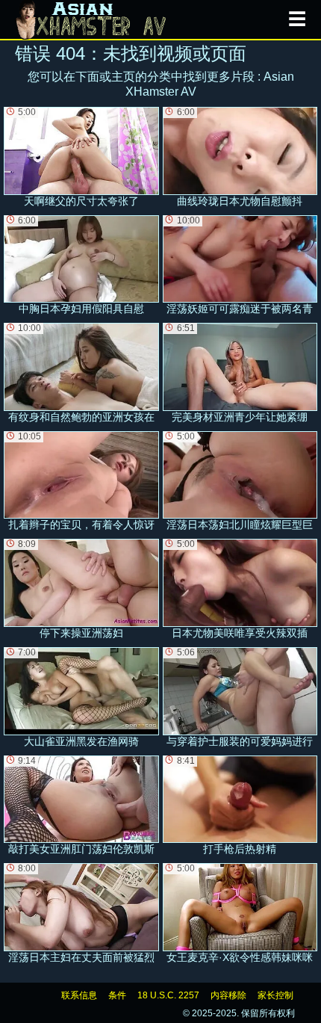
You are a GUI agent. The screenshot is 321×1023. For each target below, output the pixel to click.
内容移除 (228, 995)
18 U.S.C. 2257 (168, 995)
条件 (117, 995)
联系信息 (79, 995)
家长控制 (275, 995)
